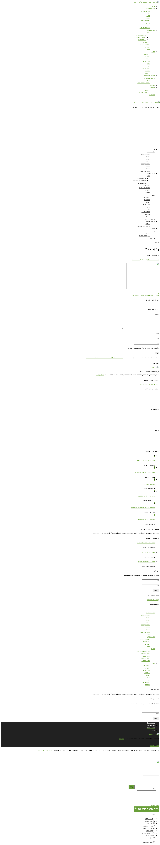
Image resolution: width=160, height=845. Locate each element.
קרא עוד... (100, 375)
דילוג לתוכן (155, 805)
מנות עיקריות (145, 20)
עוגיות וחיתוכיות (144, 44)
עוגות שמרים (145, 661)
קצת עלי (147, 90)
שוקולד (147, 49)
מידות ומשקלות (149, 75)
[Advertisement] (80, 131)
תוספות (148, 18)
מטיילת (152, 85)
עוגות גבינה (142, 40)
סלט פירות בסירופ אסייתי (146, 543)
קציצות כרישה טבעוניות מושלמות (143, 507)
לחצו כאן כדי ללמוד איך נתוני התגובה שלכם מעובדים (104, 358)
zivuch (121, 739)
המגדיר (148, 80)
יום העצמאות (145, 68)
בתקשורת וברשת (144, 92)
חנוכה (148, 59)
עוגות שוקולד (145, 658)
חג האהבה (147, 73)
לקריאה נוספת (43, 750)
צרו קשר (152, 95)
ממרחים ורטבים (145, 28)
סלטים (148, 13)
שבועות (147, 71)
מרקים (148, 23)
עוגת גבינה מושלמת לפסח (146, 460)
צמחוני (148, 25)
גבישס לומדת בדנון (143, 83)
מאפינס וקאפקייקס (139, 37)
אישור (50, 750)
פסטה (148, 634)
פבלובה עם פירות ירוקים (146, 562)
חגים (153, 52)
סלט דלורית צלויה (148, 552)
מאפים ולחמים (145, 11)
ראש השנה (146, 54)
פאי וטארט (146, 42)
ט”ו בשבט (146, 61)
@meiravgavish (153, 600)
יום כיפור (147, 56)
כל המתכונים (150, 8)
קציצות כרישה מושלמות (146, 519)
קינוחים (147, 47)
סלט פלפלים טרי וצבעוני (146, 496)
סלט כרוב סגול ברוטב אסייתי (144, 472)
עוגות (148, 32)
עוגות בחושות (141, 35)
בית (153, 6)
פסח (149, 66)
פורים (148, 63)
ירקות (148, 16)
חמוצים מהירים (149, 484)
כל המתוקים (151, 30)
